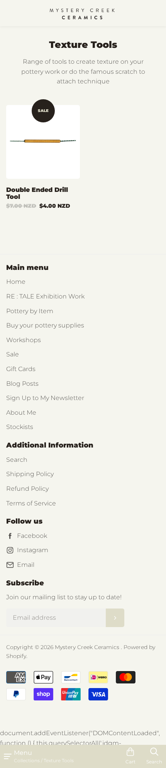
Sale (12, 354)
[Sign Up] (115, 618)
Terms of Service (31, 503)
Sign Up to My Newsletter (45, 398)
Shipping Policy (30, 474)
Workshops (23, 340)
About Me (21, 412)
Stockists (19, 427)
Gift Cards (21, 369)
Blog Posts (22, 383)
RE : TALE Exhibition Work (45, 296)
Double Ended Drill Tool (37, 193)
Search (16, 459)
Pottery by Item (29, 311)
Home (15, 281)
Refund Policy (27, 488)
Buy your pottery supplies (45, 325)
